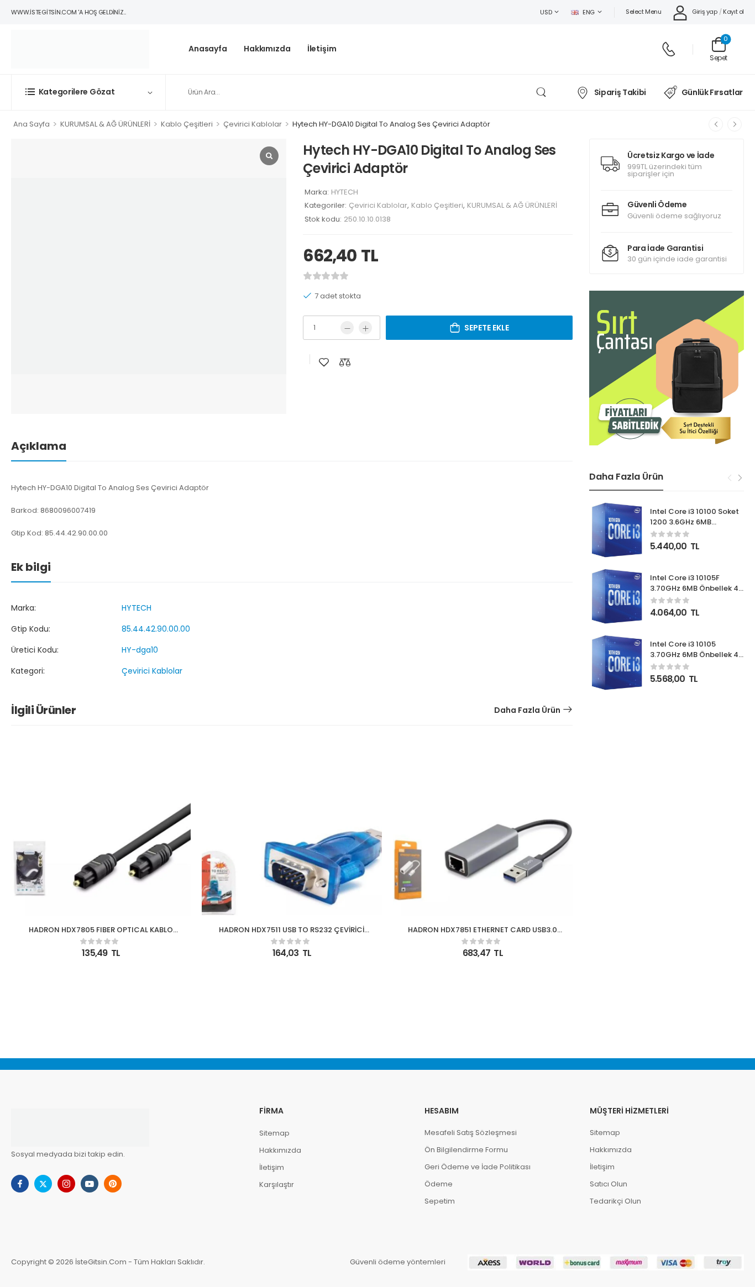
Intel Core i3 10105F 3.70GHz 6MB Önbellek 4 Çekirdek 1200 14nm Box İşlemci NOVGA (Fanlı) (694, 592)
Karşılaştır (276, 1184)
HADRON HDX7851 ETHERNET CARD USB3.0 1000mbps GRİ (482, 934)
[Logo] (80, 49)
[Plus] (365, 327)
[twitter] (43, 1184)
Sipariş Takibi (620, 92)
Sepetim (439, 1201)
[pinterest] (113, 1184)
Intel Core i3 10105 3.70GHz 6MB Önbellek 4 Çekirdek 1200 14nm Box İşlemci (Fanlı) (694, 659)
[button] (666, 368)
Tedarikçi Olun (615, 1201)
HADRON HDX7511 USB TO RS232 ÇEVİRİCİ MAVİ (291, 934)
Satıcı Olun (608, 1184)
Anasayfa (207, 49)
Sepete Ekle (486, 327)
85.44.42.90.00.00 (156, 628)
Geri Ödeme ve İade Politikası (477, 1167)
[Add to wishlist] (323, 362)
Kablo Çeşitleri (187, 124)
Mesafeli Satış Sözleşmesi (470, 1132)
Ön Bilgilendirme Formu (466, 1149)
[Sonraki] (734, 124)
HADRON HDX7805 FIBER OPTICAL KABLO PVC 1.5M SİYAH (101, 934)
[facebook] (20, 1184)
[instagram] (66, 1184)
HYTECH (344, 192)
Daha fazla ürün (527, 710)
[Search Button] (541, 92)
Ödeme (438, 1184)
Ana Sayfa (31, 124)
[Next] (739, 477)
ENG (589, 12)
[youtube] (89, 1184)
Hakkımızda (267, 49)
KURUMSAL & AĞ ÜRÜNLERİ (105, 124)
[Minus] (347, 327)
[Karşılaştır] (345, 362)
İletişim (322, 49)
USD (546, 12)
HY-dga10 (140, 649)
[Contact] (668, 49)
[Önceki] (715, 124)
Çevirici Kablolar (252, 124)
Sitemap (274, 1133)
